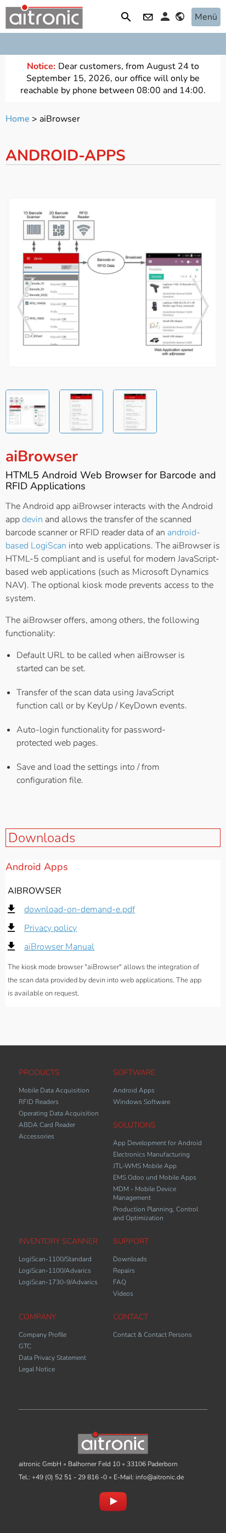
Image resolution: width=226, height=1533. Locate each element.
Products (39, 1072)
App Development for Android (157, 1143)
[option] (112, 282)
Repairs (124, 1270)
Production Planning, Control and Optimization (155, 1213)
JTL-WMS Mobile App (145, 1166)
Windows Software (141, 1101)
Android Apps (134, 1090)
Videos (123, 1293)
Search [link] (127, 18)
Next (201, 306)
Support (131, 1241)
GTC (25, 1346)
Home (17, 119)
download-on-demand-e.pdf (79, 909)
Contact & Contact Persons (152, 1334)
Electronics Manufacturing (151, 1154)
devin (33, 519)
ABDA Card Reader (47, 1124)
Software (134, 1072)
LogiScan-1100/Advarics (55, 1270)
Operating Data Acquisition (59, 1113)
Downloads (41, 837)
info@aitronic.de (159, 1477)
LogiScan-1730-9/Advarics (58, 1282)
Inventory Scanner (58, 1241)
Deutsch (182, 18)
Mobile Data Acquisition (54, 1090)
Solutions (134, 1125)
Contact (149, 18)
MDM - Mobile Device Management (144, 1193)
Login (167, 16)
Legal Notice (37, 1369)
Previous (25, 306)
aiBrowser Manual (59, 947)
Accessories (36, 1136)
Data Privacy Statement (52, 1357)
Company (37, 1317)
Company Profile (42, 1334)
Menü (206, 17)
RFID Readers (39, 1101)
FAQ (119, 1282)
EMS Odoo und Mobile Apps (154, 1177)
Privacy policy (50, 928)
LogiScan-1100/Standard (55, 1259)
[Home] (44, 26)
